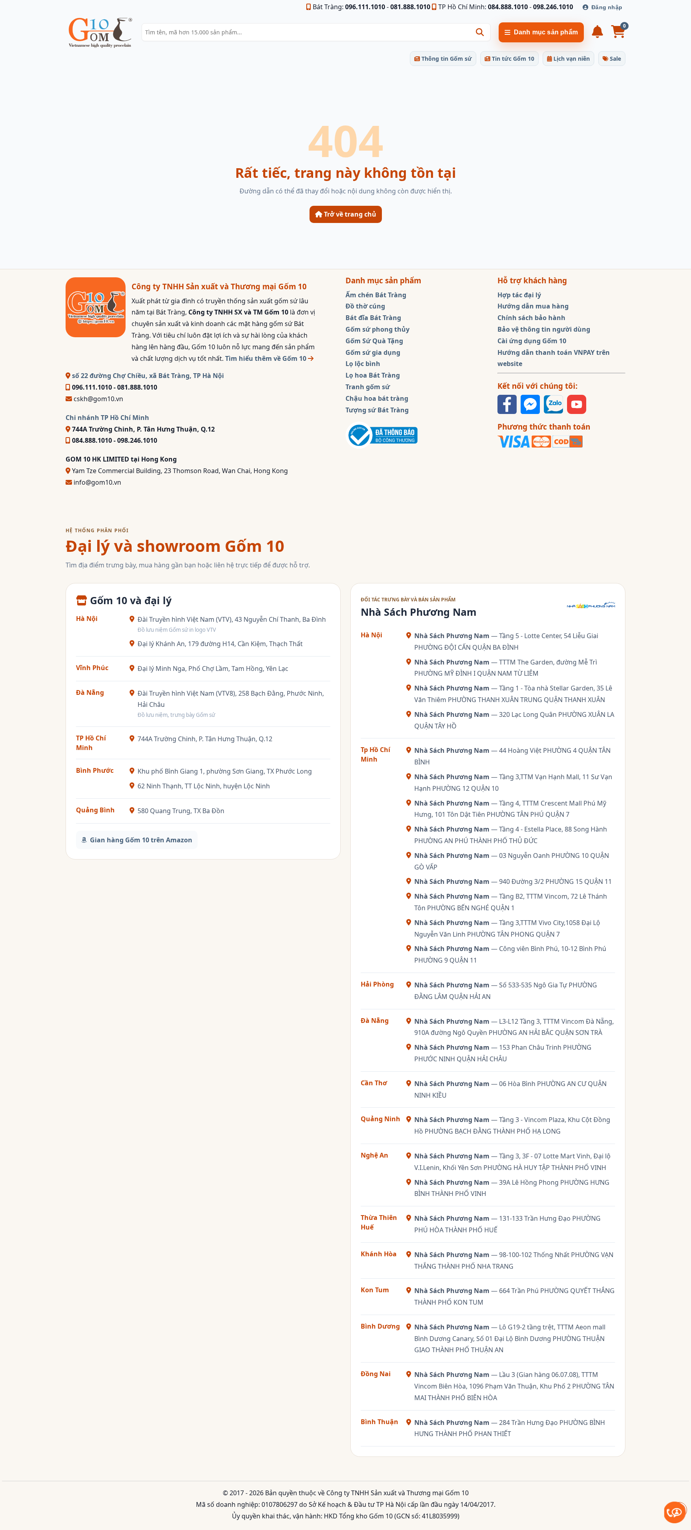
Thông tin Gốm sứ (446, 58)
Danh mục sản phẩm (546, 32)
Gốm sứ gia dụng (373, 352)
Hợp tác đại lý (519, 294)
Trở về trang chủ (349, 214)
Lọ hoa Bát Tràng (373, 375)
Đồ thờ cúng (365, 306)
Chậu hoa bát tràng (377, 398)
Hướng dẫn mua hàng (533, 306)
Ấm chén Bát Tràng (376, 294)
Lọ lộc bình (363, 363)
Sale (614, 58)
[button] (480, 32)
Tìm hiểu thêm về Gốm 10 (266, 358)
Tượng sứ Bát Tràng (377, 410)
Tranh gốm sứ (368, 386)
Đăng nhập (606, 7)
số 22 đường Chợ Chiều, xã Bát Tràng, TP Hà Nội (147, 375)
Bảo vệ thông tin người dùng (543, 329)
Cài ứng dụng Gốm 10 (531, 340)
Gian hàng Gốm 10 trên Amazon (141, 840)
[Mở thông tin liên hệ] (675, 1512)
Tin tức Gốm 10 (512, 58)
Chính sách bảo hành (531, 317)
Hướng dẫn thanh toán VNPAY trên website (553, 358)
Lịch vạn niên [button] (571, 58)
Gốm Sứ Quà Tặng (374, 340)
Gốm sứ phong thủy (377, 329)
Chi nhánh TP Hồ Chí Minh (107, 417)
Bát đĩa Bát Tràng (373, 317)
